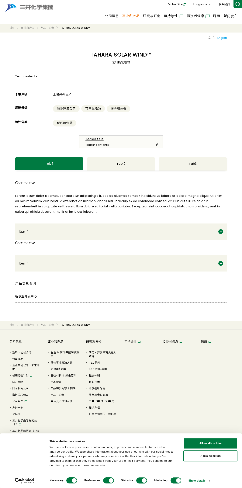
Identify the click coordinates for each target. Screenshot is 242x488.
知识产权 (94, 408)
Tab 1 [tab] (49, 163)
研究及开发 (94, 342)
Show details (197, 480)
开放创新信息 (97, 388)
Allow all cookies (210, 443)
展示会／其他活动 (62, 401)
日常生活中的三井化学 (102, 414)
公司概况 (17, 359)
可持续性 (171, 16)
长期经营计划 (20, 375)
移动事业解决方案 (62, 363)
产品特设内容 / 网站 (63, 388)
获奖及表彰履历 (98, 395)
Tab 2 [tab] (121, 163)
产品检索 (56, 382)
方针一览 (17, 408)
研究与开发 (151, 16)
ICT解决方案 (58, 369)
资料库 (16, 414)
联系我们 (224, 4)
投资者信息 (195, 16)
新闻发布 (230, 16)
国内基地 (17, 382)
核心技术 (94, 382)
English (222, 38)
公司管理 (17, 401)
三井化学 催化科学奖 (101, 401)
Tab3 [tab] (193, 163)
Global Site (175, 4)
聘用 (216, 16)
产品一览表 (57, 395)
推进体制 (94, 375)
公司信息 (112, 16)
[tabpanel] (121, 210)
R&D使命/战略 (98, 369)
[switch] (108, 480)
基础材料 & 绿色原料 (63, 375)
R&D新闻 (94, 363)
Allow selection (210, 455)
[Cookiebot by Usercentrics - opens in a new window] (24, 480)
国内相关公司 (20, 388)
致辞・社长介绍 (21, 352)
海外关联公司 (20, 395)
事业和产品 (131, 16)
